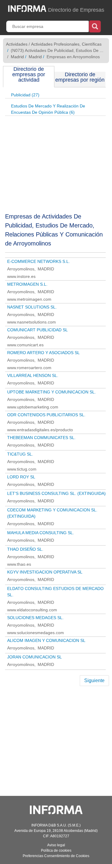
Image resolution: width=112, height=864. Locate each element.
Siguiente (94, 680)
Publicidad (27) (25, 94)
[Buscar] (95, 26)
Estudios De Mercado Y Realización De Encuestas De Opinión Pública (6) (48, 109)
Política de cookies (56, 850)
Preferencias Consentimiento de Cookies (56, 856)
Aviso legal (56, 845)
